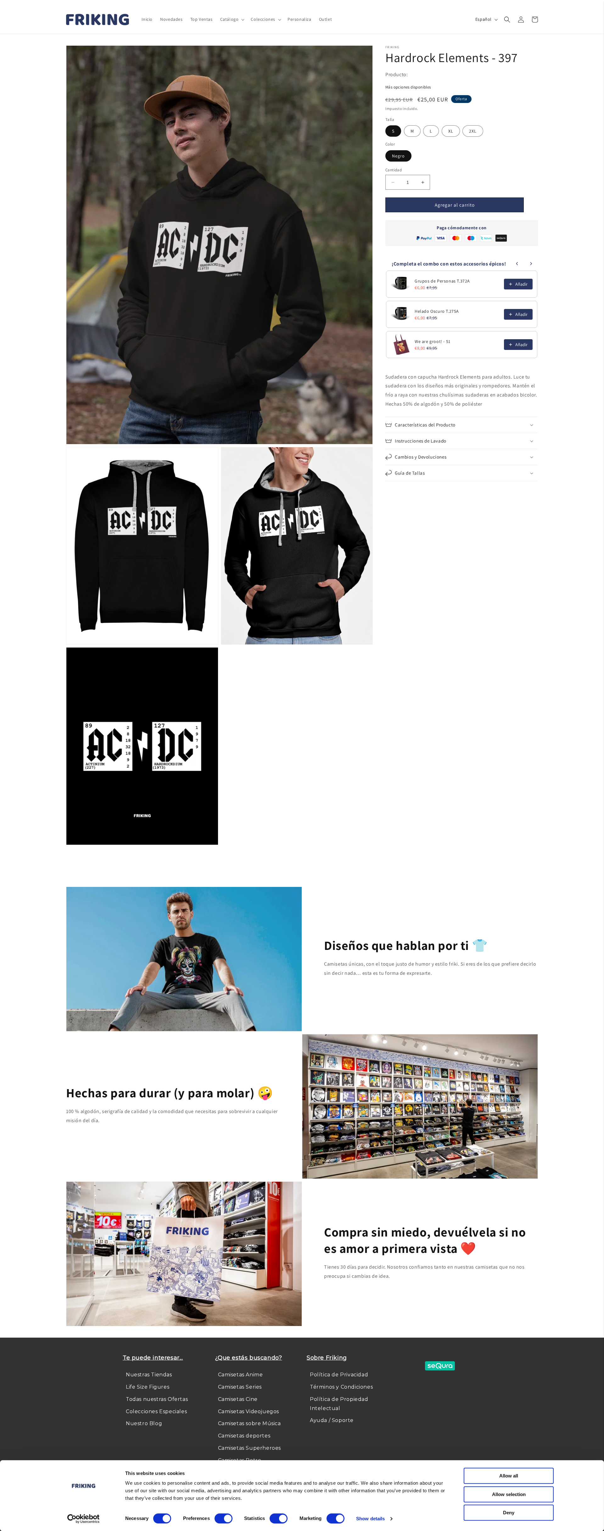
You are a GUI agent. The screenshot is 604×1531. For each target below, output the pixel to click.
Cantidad (393, 170)
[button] (231, 19)
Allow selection (509, 1494)
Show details (370, 1518)
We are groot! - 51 (432, 341)
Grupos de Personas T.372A (442, 281)
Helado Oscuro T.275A (437, 311)
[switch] (223, 1518)
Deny (508, 1512)
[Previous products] (517, 263)
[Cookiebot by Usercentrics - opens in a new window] (83, 1518)
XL (450, 131)
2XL (473, 131)
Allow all (508, 1475)
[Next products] (531, 263)
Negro (398, 156)
